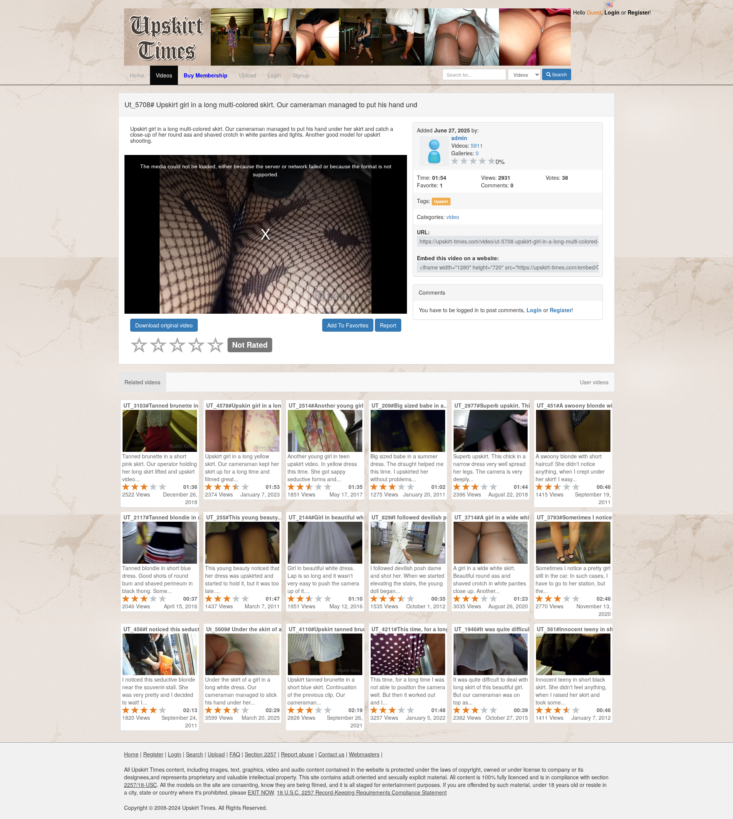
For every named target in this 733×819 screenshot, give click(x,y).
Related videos (142, 382)
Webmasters (364, 754)
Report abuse (297, 754)
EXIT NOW (261, 792)
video (452, 217)
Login (612, 12)
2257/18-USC (140, 784)
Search (559, 74)
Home (137, 75)
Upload (247, 75)
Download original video (164, 325)
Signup (300, 75)
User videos (594, 382)
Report (388, 325)
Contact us (331, 754)
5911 (477, 145)
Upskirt (441, 201)
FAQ (234, 754)
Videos (164, 75)
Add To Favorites (347, 325)
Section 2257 (260, 754)
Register (638, 12)
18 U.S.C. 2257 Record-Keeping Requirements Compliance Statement (362, 792)
